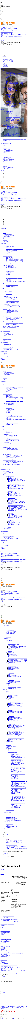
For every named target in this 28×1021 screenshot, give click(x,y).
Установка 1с (9, 113)
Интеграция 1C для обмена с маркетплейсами (16, 103)
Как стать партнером (7, 158)
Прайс (2, 170)
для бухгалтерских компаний (12, 98)
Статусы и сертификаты (8, 60)
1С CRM (8, 76)
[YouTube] (3, 177)
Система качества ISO (8, 61)
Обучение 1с (6, 121)
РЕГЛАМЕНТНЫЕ (12, 499)
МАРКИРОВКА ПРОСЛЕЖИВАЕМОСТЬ (14, 493)
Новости (5, 65)
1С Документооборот (10, 75)
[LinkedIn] (3, 178)
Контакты (3, 171)
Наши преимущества (7, 160)
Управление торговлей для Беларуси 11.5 (15, 82)
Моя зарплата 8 (9, 81)
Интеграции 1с (9, 128)
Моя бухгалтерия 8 (10, 80)
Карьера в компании (7, 63)
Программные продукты (8, 70)
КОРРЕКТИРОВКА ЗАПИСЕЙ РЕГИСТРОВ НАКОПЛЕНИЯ (15, 489)
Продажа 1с (8, 112)
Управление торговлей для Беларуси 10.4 (15, 84)
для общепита (9, 91)
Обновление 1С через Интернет (13, 133)
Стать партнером (5, 154)
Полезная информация (8, 146)
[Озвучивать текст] (1, 17)
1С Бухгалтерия (9, 72)
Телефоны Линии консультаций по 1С (14, 136)
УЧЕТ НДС (10, 513)
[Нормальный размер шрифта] (1, 3)
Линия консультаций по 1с (9, 135)
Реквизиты (5, 66)
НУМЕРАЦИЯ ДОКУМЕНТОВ (15, 495)
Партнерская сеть (7, 157)
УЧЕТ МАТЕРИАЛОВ (13, 512)
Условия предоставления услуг (12, 137)
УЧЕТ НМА (11, 514)
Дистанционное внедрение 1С (12, 119)
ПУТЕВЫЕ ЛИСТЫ (12, 496)
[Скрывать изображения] (1, 14)
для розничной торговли (11, 90)
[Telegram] (3, 176)
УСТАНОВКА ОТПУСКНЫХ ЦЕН (16, 501)
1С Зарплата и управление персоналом (14, 73)
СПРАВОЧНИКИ (12, 500)
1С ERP (7, 77)
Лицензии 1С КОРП (10, 106)
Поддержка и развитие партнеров (10, 161)
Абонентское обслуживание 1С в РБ (14, 132)
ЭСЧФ (4, 152)
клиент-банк (8, 101)
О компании (3, 56)
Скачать (5, 148)
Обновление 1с (6, 131)
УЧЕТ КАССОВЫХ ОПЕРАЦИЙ (15, 508)
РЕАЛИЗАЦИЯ (11, 498)
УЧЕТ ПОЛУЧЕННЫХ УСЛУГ (15, 517)
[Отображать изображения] (1, 13)
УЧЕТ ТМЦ (11, 521)
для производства (10, 88)
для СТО (8, 96)
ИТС (7, 141)
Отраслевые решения (8, 87)
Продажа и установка (8, 111)
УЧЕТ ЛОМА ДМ (12, 510)
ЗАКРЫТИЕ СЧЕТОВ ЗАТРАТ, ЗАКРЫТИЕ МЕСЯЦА (15, 483)
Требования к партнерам (8, 159)
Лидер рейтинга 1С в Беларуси (7, 26)
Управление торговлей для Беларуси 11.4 (15, 83)
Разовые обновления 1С (11, 134)
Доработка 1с (6, 125)
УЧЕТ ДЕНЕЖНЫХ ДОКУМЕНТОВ (16, 506)
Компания (3, 925)
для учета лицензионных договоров (14, 99)
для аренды (8, 94)
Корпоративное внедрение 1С (12, 120)
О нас (4, 58)
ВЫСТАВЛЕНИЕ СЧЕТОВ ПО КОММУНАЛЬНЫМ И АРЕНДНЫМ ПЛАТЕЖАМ (16, 480)
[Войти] (1, 182)
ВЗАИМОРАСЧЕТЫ (13, 478)
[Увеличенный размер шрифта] (2, 5)
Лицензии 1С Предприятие (12, 105)
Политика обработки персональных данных (10, 1006)
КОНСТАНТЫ (11, 487)
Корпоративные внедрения (7, 957)
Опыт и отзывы (4, 164)
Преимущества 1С (7, 151)
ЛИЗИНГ (10, 491)
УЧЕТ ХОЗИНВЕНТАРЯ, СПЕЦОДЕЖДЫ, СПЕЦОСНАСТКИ (16, 525)
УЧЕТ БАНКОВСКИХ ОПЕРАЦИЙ (16, 502)
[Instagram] (3, 175)
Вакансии (5, 64)
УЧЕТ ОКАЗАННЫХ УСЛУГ (15, 515)
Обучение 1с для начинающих (12, 122)
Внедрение (5, 114)
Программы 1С (4, 68)
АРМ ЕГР (10, 477)
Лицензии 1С (6, 104)
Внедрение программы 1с (11, 115)
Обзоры (2, 961)
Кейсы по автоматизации (8, 167)
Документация (6, 149)
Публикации (6, 168)
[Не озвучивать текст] (1, 18)
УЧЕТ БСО (10, 503)
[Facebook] (3, 174)
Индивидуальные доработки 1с (13, 127)
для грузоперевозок (10, 97)
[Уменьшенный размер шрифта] (1, 2)
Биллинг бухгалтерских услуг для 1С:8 (14, 85)
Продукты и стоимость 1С (6, 936)
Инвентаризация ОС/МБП (11, 126)
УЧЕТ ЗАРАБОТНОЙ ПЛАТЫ (15, 507)
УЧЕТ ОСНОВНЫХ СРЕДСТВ (15, 516)
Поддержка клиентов (6, 143)
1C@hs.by (3, 40)
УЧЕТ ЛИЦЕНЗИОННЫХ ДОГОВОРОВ (17, 509)
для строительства (10, 92)
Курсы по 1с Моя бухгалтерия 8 (13, 124)
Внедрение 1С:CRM (10, 118)
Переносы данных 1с (10, 129)
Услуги (2, 109)
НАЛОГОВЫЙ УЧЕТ (13, 494)
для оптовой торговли (11, 89)
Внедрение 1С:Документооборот (13, 117)
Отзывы (5, 166)
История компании (7, 59)
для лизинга (8, 95)
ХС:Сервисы (6, 145)
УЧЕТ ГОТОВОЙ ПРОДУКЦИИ (15, 505)
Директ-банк (8, 102)
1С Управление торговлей (11, 74)
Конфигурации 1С (7, 79)
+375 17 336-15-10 (6, 27)
